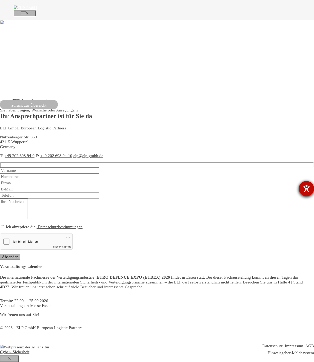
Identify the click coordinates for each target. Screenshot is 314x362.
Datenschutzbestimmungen (60, 227)
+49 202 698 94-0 (19, 155)
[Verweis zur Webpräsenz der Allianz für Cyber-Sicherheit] (27, 349)
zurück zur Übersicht (28, 105)
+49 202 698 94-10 (56, 155)
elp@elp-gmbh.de (88, 155)
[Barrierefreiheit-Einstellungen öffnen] (306, 188)
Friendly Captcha (62, 246)
